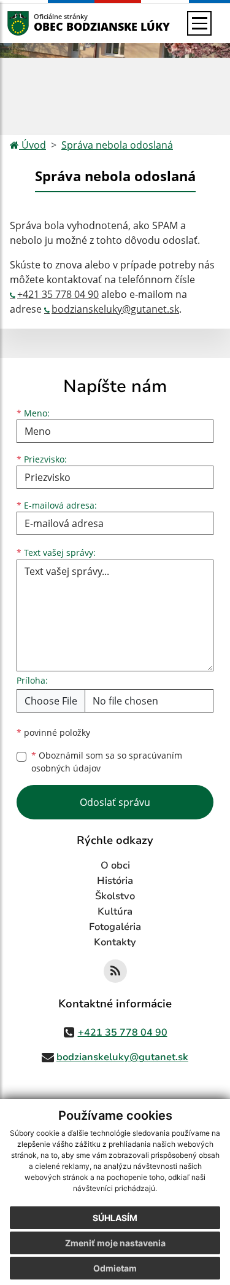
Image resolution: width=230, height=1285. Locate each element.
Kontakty (115, 942)
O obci (115, 865)
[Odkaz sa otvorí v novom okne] (115, 971)
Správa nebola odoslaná (117, 145)
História (115, 881)
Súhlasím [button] (115, 1218)
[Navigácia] (199, 23)
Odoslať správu (115, 802)
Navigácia (36, 23)
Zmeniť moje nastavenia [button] (115, 1243)
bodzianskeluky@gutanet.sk (115, 309)
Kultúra (115, 911)
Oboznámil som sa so (106, 761)
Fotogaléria (115, 927)
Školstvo (115, 896)
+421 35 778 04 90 (58, 294)
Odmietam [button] (115, 1268)
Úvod (32, 145)
